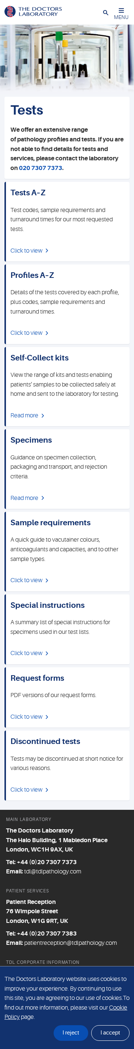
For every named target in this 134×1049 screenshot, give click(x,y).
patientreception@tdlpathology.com (70, 943)
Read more (24, 415)
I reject (71, 1033)
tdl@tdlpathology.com (52, 871)
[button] (106, 12)
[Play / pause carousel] (7, 85)
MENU (121, 17)
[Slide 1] (73, 85)
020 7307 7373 (40, 168)
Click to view (26, 250)
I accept (110, 1033)
